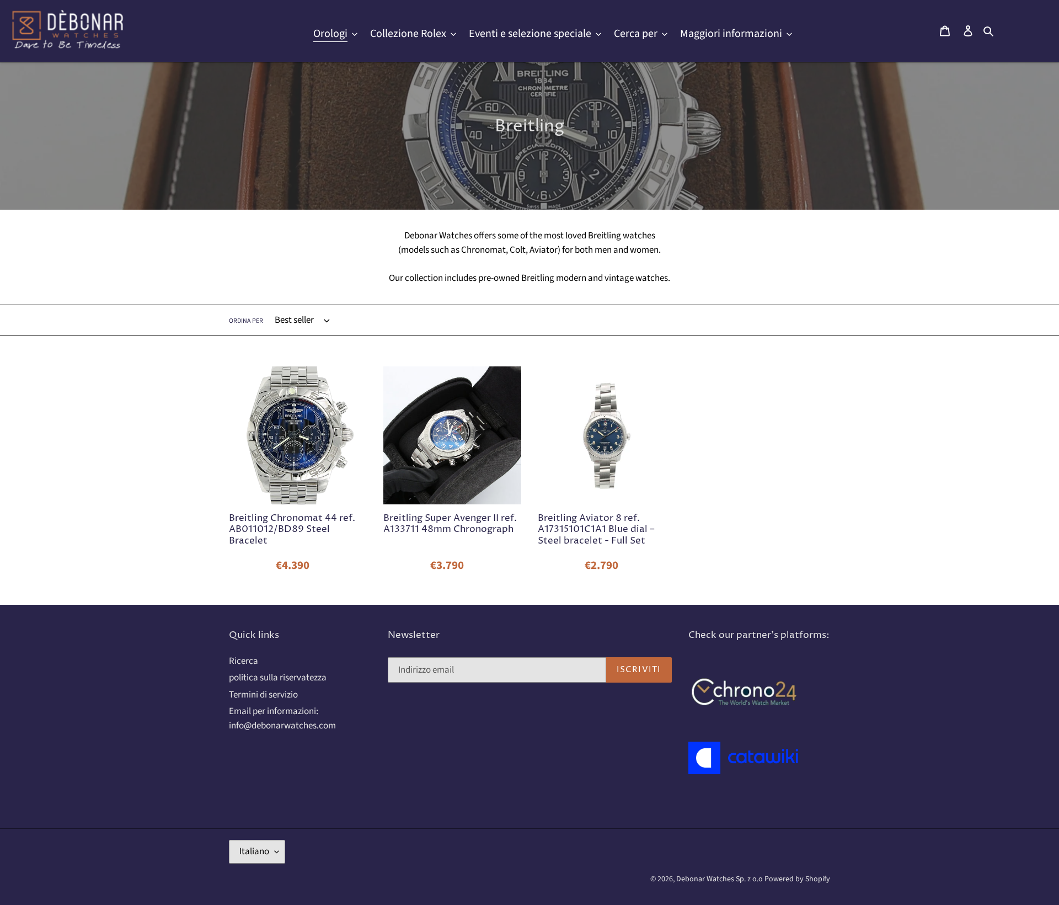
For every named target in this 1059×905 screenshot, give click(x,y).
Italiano (254, 851)
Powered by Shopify (797, 879)
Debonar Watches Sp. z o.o (720, 879)
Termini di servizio (263, 694)
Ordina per (246, 321)
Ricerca (243, 661)
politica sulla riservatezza (278, 677)
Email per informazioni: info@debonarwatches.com (282, 718)
